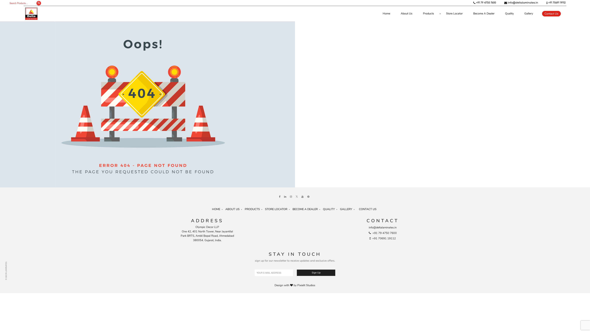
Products (428, 13)
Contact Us (551, 14)
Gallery (528, 13)
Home (386, 13)
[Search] (38, 3)
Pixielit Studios (306, 285)
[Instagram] (291, 197)
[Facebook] (279, 197)
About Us (406, 13)
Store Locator (454, 13)
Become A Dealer (483, 13)
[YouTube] (302, 197)
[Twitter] (297, 197)
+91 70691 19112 (557, 2)
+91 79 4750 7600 (486, 2)
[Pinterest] (308, 197)
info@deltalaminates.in (523, 2)
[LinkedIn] (285, 197)
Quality (509, 13)
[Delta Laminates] (75, 13)
